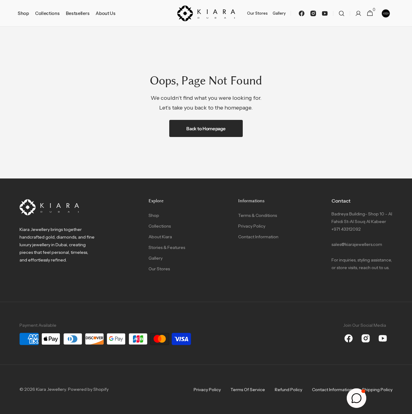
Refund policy (288, 389)
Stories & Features (167, 247)
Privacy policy (207, 389)
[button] (341, 13)
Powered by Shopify (88, 389)
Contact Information (258, 236)
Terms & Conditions (257, 215)
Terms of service (248, 389)
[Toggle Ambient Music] (385, 13)
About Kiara (160, 236)
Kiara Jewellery (51, 389)
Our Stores (159, 269)
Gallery (156, 258)
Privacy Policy (251, 226)
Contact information (332, 389)
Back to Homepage (205, 128)
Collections (160, 226)
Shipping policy (377, 389)
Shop (154, 215)
